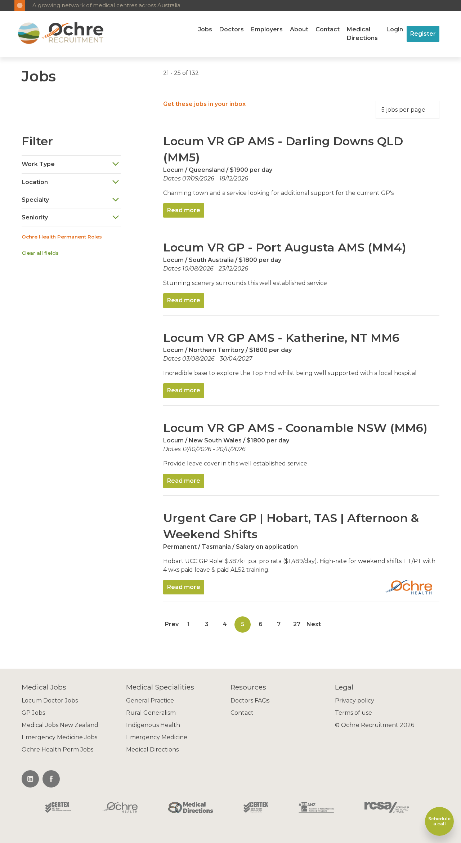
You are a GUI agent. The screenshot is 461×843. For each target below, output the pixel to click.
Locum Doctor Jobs (50, 700)
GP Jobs (33, 712)
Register (423, 33)
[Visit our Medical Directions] (190, 808)
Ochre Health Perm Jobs (57, 749)
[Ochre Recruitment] (29, 33)
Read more (183, 210)
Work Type (38, 164)
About (299, 29)
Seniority (35, 217)
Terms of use (353, 712)
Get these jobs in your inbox (204, 104)
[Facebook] (51, 779)
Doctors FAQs (249, 700)
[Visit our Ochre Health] (120, 808)
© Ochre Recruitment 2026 (374, 725)
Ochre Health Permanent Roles (62, 237)
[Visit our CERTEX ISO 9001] (58, 808)
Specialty (35, 199)
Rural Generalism (151, 712)
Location (35, 182)
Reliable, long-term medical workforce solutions (95, 5)
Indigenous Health (153, 725)
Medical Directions (362, 33)
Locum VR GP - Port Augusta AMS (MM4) (284, 247)
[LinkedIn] (30, 779)
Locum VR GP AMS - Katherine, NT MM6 (281, 338)
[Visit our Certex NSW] (255, 808)
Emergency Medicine (156, 737)
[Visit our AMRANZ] (316, 808)
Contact (327, 29)
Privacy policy (354, 700)
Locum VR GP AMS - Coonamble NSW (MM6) (295, 428)
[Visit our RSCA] (386, 808)
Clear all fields (40, 253)
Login (394, 29)
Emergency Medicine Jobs (59, 737)
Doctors (231, 29)
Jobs (205, 29)
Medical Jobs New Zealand (60, 725)
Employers (267, 29)
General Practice (150, 700)
